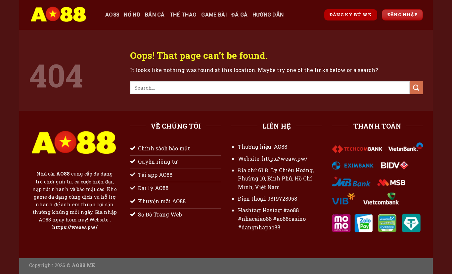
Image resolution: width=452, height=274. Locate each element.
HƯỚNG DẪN (268, 15)
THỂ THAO (183, 15)
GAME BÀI (214, 15)
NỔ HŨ (132, 15)
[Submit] (416, 87)
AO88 (112, 15)
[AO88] (62, 15)
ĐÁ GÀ (239, 15)
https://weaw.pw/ (75, 227)
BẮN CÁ (155, 15)
